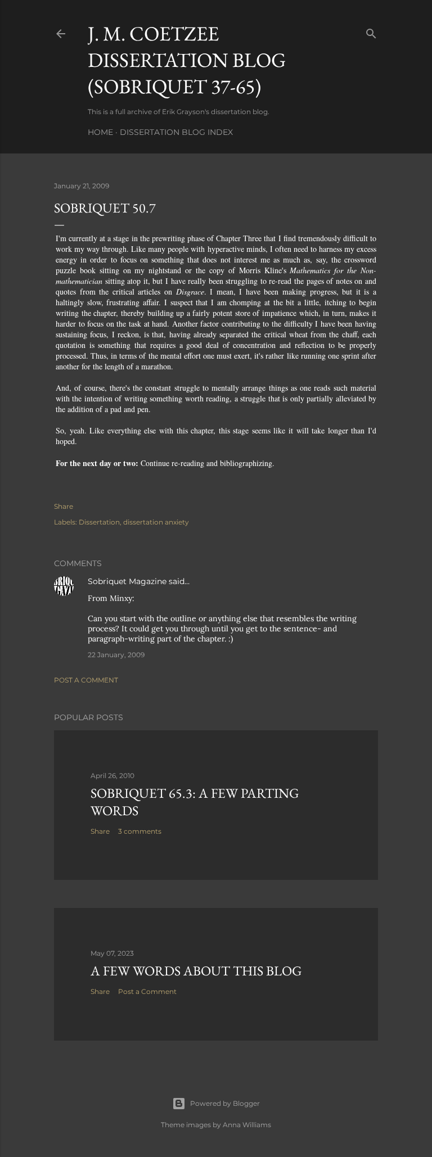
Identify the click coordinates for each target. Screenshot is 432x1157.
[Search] (371, 31)
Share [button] (63, 506)
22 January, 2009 (116, 654)
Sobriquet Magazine (127, 581)
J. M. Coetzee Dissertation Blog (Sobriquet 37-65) (187, 60)
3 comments (139, 831)
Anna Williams (247, 1124)
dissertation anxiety (156, 522)
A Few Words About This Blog (196, 970)
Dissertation (99, 522)
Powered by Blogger (225, 1103)
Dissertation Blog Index (176, 132)
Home (100, 132)
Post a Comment (86, 680)
